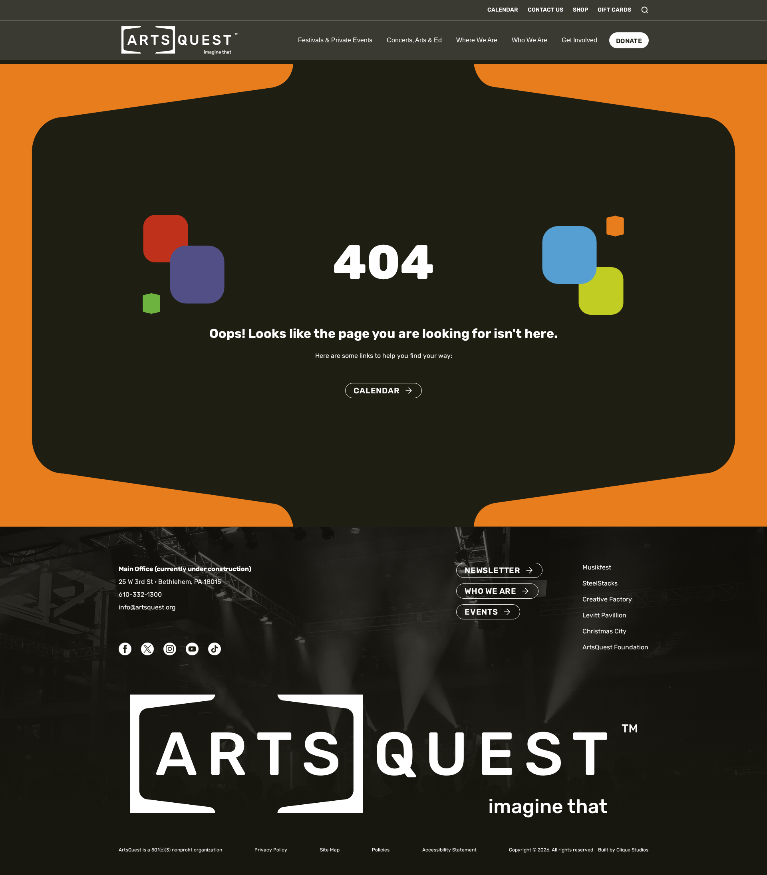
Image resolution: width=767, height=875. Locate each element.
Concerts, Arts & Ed (414, 40)
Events (481, 612)
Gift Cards (614, 9)
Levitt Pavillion (604, 615)
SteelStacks (600, 583)
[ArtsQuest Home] (179, 40)
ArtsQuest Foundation (615, 647)
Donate (629, 41)
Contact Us (545, 9)
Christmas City (604, 631)
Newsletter (493, 570)
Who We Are (529, 40)
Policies (380, 850)
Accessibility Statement (449, 850)
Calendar (502, 9)
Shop (580, 9)
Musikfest (596, 567)
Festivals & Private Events (335, 40)
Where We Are (476, 40)
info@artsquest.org (147, 607)
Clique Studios (632, 850)
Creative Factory (607, 599)
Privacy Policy (270, 850)
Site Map (330, 850)
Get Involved (579, 40)
